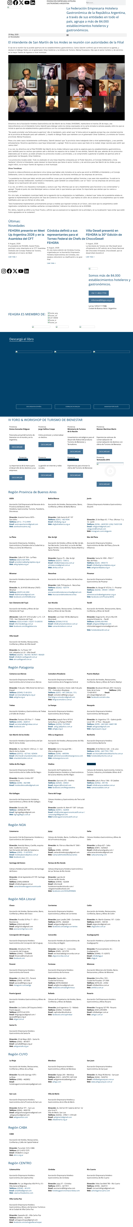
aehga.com (56, 1082)
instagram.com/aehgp (22, 985)
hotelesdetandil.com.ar (100, 630)
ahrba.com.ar (58, 567)
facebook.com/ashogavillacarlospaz (28, 1222)
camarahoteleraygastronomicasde (27, 886)
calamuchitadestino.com (23, 1193)
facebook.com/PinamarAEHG (102, 597)
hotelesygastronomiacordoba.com (66, 1191)
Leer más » (12, 257)
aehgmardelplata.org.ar (100, 567)
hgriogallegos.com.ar (22, 814)
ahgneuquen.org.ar (99, 729)
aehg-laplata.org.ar (21, 564)
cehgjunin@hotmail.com (96, 529)
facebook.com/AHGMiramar (25, 597)
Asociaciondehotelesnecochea (64, 594)
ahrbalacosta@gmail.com (58, 565)
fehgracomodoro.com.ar (62, 699)
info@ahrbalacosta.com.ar (64, 563)
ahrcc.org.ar (18, 1155)
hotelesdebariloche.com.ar (102, 756)
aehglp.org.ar (57, 729)
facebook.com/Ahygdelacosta (25, 626)
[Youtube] (27, 2)
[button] (67, 35)
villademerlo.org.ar (59, 1119)
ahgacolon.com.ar (98, 926)
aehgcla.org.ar (19, 697)
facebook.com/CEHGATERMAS (64, 891)
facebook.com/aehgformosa (63, 987)
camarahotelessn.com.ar (62, 626)
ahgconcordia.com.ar (60, 956)
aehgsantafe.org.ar (21, 1046)
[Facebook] (15, 2)
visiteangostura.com (60, 758)
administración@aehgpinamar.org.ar (103, 594)
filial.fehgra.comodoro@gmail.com (61, 697)
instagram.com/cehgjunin (101, 531)
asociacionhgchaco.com (23, 929)
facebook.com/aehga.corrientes (65, 926)
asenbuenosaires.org (22, 526)
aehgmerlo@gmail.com (63, 1117)
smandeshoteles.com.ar (23, 758)
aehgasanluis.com (21, 1117)
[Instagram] (9, 2)
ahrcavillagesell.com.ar (23, 659)
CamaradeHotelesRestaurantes (65, 855)
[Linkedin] (32, 2)
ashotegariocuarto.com (100, 1191)
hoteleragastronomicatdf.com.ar (65, 817)
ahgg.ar (94, 958)
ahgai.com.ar (19, 1019)
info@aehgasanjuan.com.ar (103, 1079)
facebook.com (19, 726)
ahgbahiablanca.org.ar (61, 524)
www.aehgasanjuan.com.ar (102, 1082)
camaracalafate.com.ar (100, 787)
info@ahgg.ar (98, 956)
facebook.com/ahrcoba (100, 697)
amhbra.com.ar (97, 987)
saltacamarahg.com (99, 855)
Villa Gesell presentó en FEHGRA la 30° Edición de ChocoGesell (104, 234)
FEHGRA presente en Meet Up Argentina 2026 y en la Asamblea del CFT (26, 234)
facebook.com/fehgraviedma (64, 787)
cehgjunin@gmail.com (101, 526)
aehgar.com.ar (97, 1014)
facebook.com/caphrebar (62, 1014)
